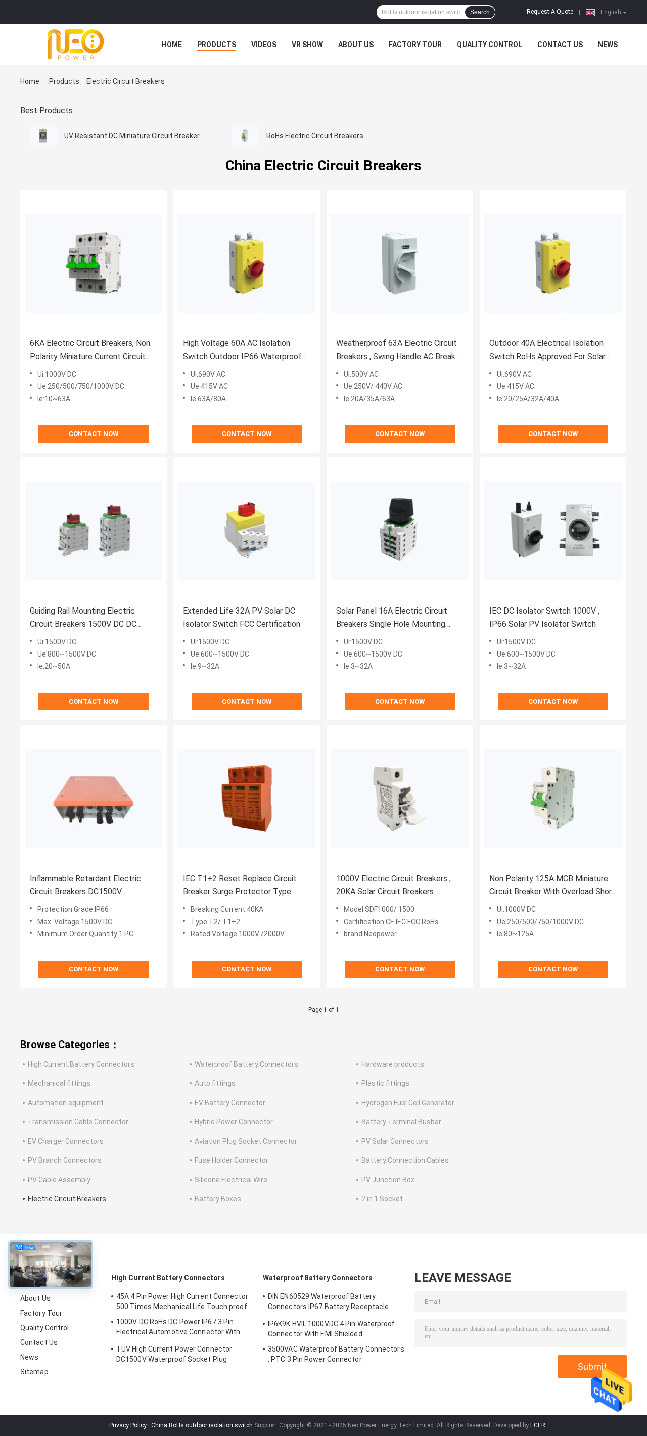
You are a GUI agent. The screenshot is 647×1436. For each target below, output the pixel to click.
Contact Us (560, 44)
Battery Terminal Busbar (401, 1122)
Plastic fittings (385, 1083)
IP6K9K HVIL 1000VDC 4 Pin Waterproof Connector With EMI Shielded (331, 1329)
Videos (263, 44)
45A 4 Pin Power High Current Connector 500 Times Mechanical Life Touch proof (182, 1301)
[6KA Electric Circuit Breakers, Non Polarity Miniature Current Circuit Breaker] (93, 263)
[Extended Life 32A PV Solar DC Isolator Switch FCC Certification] (246, 530)
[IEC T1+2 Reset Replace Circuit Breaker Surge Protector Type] (246, 798)
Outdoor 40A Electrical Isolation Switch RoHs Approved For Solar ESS (547, 350)
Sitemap (34, 1372)
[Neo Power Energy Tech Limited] (75, 44)
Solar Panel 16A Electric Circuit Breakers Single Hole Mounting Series (391, 618)
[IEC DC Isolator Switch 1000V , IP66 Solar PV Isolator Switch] (553, 530)
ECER (537, 1425)
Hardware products (392, 1064)
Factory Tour (415, 44)
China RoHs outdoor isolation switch (202, 1425)
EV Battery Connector (230, 1103)
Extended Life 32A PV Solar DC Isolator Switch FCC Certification (241, 617)
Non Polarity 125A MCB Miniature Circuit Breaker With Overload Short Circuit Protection (552, 886)
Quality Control (489, 44)
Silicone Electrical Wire (231, 1180)
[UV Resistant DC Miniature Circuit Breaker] (43, 135)
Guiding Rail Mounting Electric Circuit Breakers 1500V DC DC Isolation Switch (83, 618)
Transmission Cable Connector (78, 1122)
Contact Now (93, 434)
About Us (356, 44)
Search (480, 12)
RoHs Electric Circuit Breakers (314, 136)
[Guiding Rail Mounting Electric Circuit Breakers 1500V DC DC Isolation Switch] (93, 530)
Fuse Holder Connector (231, 1160)
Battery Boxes (218, 1199)
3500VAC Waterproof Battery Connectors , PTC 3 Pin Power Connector (336, 1354)
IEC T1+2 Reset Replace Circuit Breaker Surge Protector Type (240, 885)
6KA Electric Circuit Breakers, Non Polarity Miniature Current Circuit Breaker (90, 350)
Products (216, 44)
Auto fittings (215, 1083)
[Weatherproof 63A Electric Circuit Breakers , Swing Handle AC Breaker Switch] (400, 263)
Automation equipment (66, 1103)
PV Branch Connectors (65, 1160)
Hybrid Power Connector (234, 1122)
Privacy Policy (128, 1425)
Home (172, 44)
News (608, 44)
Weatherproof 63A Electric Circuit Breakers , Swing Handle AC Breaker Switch (399, 350)
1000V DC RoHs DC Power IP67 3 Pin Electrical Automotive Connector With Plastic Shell (178, 1328)
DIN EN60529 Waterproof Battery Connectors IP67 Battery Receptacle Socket (328, 1303)
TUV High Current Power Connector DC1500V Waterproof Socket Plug (174, 1354)
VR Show (307, 44)
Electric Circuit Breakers (67, 1199)
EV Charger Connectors (66, 1141)
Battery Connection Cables (405, 1160)
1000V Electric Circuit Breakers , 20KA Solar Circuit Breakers (393, 885)
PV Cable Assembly (59, 1180)
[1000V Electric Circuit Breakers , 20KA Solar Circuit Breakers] (400, 798)
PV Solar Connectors (395, 1141)
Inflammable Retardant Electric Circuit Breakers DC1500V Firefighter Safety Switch (85, 886)
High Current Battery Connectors (81, 1064)
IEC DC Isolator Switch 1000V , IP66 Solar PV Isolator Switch (544, 617)
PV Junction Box (387, 1180)
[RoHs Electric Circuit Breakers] (245, 135)
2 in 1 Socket (382, 1199)
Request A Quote (550, 11)
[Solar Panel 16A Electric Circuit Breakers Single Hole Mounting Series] (400, 530)
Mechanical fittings (59, 1083)
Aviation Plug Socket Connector (246, 1141)
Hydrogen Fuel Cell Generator (407, 1103)
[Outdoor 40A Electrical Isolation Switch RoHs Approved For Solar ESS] (553, 263)
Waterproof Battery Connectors (246, 1064)
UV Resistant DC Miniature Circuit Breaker (132, 136)
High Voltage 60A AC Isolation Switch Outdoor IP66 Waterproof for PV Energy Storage (242, 350)
